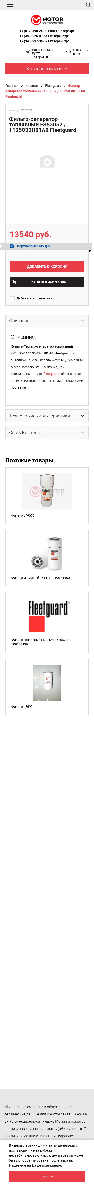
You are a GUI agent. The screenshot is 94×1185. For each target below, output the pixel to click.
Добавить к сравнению (34, 298)
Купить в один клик (48, 282)
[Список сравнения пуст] (68, 51)
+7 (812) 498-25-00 (33, 31)
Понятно (47, 1176)
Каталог (31, 86)
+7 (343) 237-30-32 (33, 41)
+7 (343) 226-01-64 (33, 36)
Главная (11, 86)
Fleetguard (53, 86)
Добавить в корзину (47, 266)
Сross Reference (25, 432)
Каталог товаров (44, 68)
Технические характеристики (39, 416)
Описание (19, 321)
